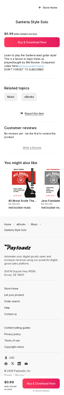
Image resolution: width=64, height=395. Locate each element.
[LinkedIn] (19, 363)
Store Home (50, 7)
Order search (12, 301)
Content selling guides (17, 327)
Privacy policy (12, 334)
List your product (14, 294)
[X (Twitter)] (12, 363)
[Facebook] (6, 364)
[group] (24, 189)
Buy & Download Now (32, 42)
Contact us (10, 314)
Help (7, 307)
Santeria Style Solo (15, 229)
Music (11, 96)
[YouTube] (26, 364)
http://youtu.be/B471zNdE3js (31, 66)
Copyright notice (14, 346)
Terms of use (12, 340)
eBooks (29, 96)
